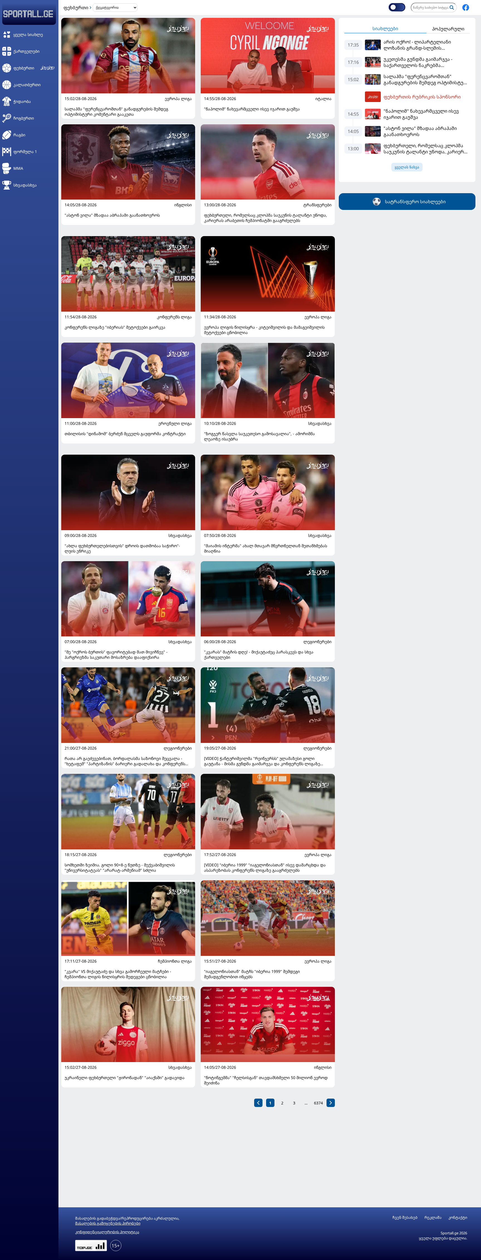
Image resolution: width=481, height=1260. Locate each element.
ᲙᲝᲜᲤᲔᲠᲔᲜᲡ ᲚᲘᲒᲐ (174, 317)
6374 (318, 1103)
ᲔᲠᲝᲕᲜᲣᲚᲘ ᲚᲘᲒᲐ (175, 423)
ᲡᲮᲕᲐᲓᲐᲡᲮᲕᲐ (320, 423)
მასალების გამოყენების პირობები (107, 1223)
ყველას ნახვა (407, 167)
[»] (331, 1103)
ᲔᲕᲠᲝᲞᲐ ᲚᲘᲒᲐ (178, 99)
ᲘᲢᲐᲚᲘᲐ (323, 99)
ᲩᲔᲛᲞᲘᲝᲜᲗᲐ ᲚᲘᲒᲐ (175, 961)
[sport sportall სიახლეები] (465, 7)
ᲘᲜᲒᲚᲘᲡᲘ (183, 205)
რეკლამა (432, 1217)
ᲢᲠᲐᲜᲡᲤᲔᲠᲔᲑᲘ (317, 205)
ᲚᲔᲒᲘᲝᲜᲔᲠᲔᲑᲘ (317, 642)
